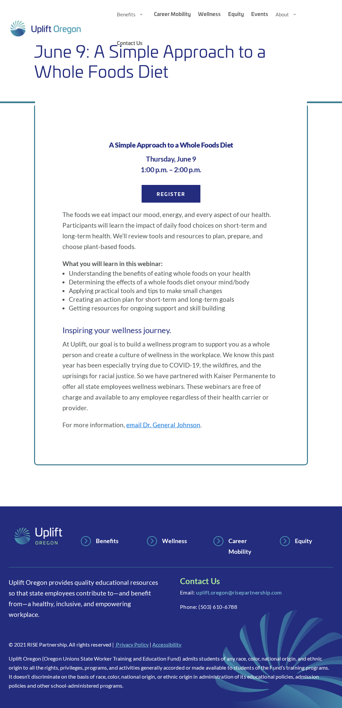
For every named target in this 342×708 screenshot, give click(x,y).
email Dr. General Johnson (163, 425)
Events (259, 14)
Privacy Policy (132, 644)
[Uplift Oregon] (58, 28)
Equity (236, 14)
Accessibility (166, 644)
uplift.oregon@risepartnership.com (239, 592)
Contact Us (130, 43)
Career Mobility (172, 14)
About (282, 14)
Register (171, 193)
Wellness (209, 14)
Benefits (126, 14)
